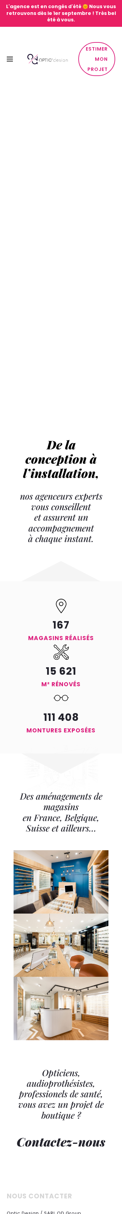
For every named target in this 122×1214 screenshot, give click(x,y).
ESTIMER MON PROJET (97, 59)
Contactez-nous (61, 1142)
